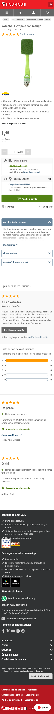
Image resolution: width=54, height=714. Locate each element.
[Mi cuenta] (33, 12)
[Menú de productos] (7, 12)
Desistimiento (32, 694)
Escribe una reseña (14, 330)
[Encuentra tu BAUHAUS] (50, 4)
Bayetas (48, 19)
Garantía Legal (32, 699)
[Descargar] (6, 581)
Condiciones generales (12, 694)
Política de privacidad (12, 699)
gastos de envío (36, 671)
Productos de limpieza (16, 19)
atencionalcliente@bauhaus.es (21, 618)
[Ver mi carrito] (47, 12)
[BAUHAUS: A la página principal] (13, 3)
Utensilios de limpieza (35, 19)
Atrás (6, 19)
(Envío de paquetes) (31, 172)
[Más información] (49, 179)
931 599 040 (8, 605)
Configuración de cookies (13, 689)
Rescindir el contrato (40, 676)
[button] (27, 640)
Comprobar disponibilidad (19, 184)
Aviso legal (33, 689)
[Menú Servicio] (20, 12)
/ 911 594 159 (20, 605)
